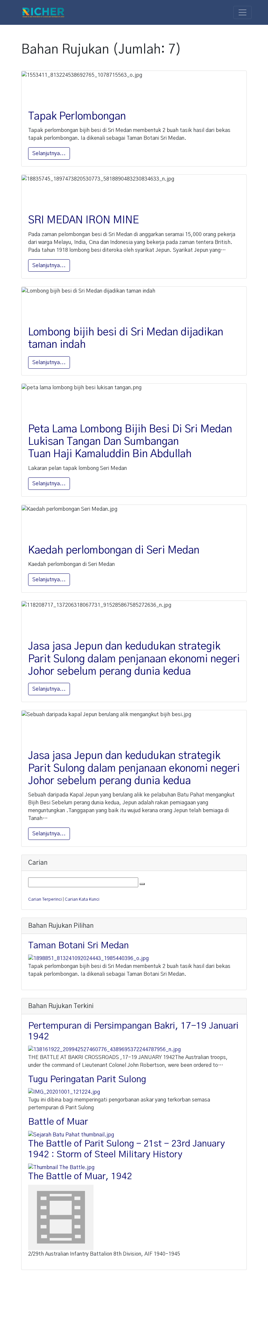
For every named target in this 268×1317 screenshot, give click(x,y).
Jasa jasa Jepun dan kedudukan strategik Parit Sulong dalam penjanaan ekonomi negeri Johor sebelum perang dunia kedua (134, 659)
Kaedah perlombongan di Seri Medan (113, 550)
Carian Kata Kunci (82, 899)
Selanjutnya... (49, 153)
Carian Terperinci (45, 899)
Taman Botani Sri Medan (78, 945)
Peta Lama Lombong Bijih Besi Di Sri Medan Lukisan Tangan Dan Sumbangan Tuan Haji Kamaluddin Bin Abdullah (130, 441)
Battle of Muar (58, 1122)
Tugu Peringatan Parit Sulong (87, 1079)
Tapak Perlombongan (77, 116)
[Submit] (142, 884)
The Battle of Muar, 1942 (80, 1176)
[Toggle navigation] (242, 12)
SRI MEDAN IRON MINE (83, 220)
